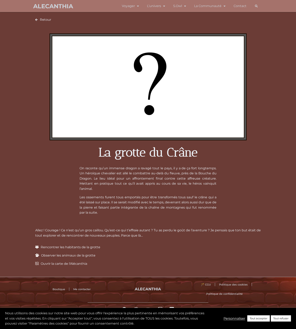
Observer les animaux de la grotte (68, 255)
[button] (256, 6)
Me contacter (82, 289)
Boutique (59, 289)
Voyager (128, 6)
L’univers (154, 6)
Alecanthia (53, 6)
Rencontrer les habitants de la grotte (70, 247)
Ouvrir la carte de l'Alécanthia (64, 264)
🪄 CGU (206, 284)
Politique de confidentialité (224, 293)
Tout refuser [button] (281, 318)
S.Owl (177, 6)
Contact (240, 6)
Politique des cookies (233, 284)
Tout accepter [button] (258, 318)
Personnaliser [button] (234, 318)
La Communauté (207, 6)
